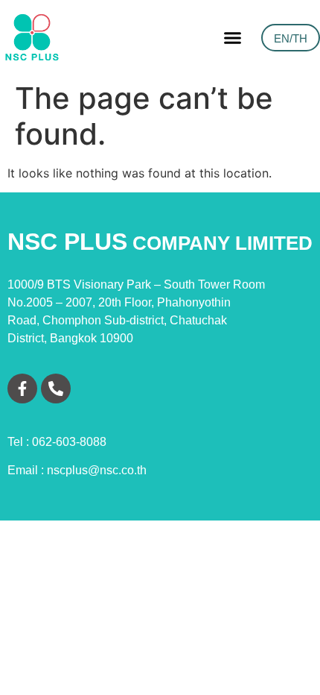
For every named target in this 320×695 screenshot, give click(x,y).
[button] (233, 37)
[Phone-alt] (56, 388)
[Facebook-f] (22, 388)
